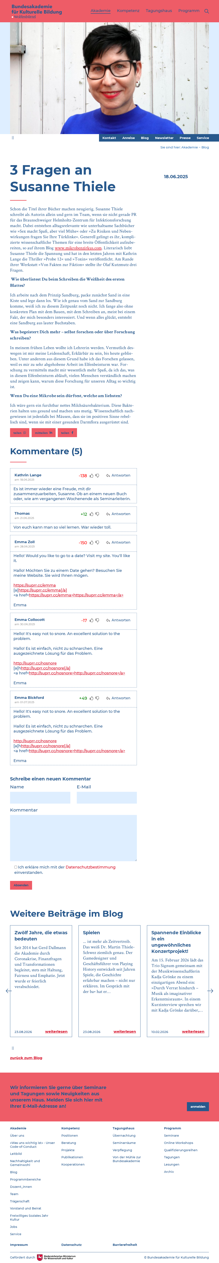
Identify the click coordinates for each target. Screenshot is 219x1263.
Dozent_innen (21, 1187)
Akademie (189, 147)
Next (210, 80)
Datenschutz (71, 1245)
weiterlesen (56, 1031)
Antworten (120, 475)
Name (17, 786)
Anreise (128, 138)
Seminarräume (124, 1143)
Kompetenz (70, 1128)
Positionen (69, 1135)
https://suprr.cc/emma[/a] (42, 590)
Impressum (19, 1245)
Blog (145, 138)
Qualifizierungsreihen (181, 1150)
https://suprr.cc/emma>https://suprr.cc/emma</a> (76, 595)
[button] (19, 432)
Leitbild (16, 1154)
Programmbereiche (25, 1179)
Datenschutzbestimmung (90, 867)
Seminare (171, 1135)
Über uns (17, 1135)
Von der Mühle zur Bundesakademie (127, 1159)
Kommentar (24, 810)
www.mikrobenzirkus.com (78, 248)
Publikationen (72, 1157)
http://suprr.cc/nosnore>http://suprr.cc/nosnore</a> (77, 673)
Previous (9, 80)
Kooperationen (73, 1164)
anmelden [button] (198, 1106)
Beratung (68, 1143)
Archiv (169, 1172)
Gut (91, 476)
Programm (172, 1128)
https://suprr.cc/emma (34, 585)
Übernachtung (124, 1135)
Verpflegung (122, 1150)
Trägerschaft (20, 1201)
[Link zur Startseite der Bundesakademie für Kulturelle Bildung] (37, 11)
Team (14, 1194)
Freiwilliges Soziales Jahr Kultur (29, 1217)
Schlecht (97, 476)
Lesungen (171, 1164)
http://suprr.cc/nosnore (35, 663)
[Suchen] (206, 11)
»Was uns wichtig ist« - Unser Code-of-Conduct (32, 1145)
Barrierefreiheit (125, 1245)
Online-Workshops (178, 1143)
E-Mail (84, 786)
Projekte (68, 1150)
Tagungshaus (123, 1128)
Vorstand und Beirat (25, 1208)
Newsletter (164, 138)
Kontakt (109, 138)
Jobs (13, 1227)
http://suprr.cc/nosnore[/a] (45, 668)
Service (203, 138)
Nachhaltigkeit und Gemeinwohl (25, 1163)
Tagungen (172, 1157)
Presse (185, 138)
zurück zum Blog (26, 1058)
